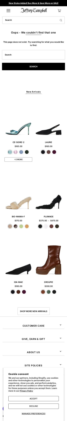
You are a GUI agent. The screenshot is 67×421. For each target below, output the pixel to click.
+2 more (18, 159)
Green (48, 292)
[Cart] (59, 10)
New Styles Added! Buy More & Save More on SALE (33, 3)
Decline (33, 406)
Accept (33, 398)
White (46, 226)
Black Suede (43, 152)
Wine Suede (54, 152)
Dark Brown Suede (18, 292)
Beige (10, 226)
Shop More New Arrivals (33, 311)
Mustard (27, 226)
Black (40, 226)
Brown (51, 226)
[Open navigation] (8, 10)
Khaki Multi (57, 226)
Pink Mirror (15, 152)
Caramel (43, 292)
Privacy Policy (26, 391)
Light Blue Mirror (10, 152)
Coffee (15, 226)
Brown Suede (48, 152)
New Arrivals (33, 91)
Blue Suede (21, 152)
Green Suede (27, 152)
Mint (21, 226)
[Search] (61, 20)
